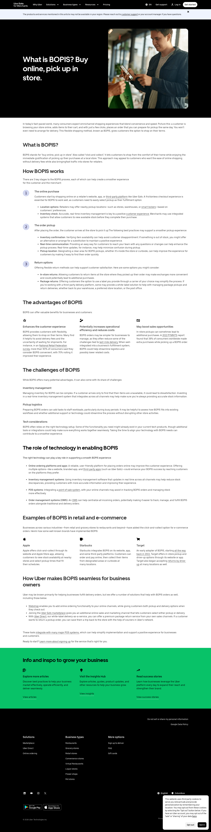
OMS (74, 500)
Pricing (106, 4)
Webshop (34, 606)
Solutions (50, 4)
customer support (129, 14)
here (194, 816)
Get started (190, 4)
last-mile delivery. (108, 342)
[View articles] (24, 670)
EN (150, 4)
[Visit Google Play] (32, 807)
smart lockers (148, 207)
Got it (202, 825)
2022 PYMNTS (169, 335)
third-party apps (92, 469)
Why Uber (37, 4)
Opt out (190, 825)
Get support (161, 4)
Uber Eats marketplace (53, 613)
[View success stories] (138, 670)
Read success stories (149, 676)
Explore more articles (36, 676)
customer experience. (137, 213)
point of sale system (69, 490)
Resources (90, 4)
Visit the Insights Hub (93, 676)
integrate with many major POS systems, (57, 632)
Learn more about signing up (55, 641)
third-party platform (117, 196)
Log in (178, 4)
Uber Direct (40, 616)
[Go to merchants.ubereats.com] (21, 4)
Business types (70, 4)
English (164, 793)
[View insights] (81, 670)
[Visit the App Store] (52, 807)
